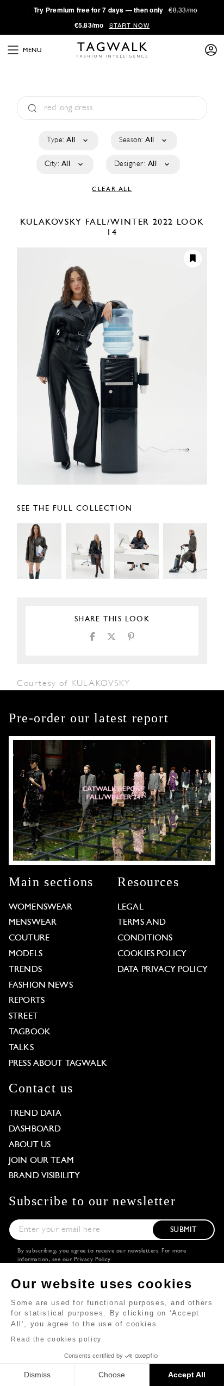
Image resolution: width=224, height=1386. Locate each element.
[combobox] (68, 140)
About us (30, 1145)
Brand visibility (44, 1176)
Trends (25, 969)
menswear (33, 922)
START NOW (129, 25)
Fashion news (41, 985)
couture (29, 938)
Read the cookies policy (56, 1339)
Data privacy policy (162, 969)
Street (23, 1016)
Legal (130, 907)
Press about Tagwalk (58, 1063)
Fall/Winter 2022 (129, 222)
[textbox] (68, 140)
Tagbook (30, 1032)
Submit (183, 1230)
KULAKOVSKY (52, 222)
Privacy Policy (92, 1260)
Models (25, 954)
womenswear (41, 907)
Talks (21, 1048)
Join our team (41, 1160)
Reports (27, 1000)
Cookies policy (151, 954)
